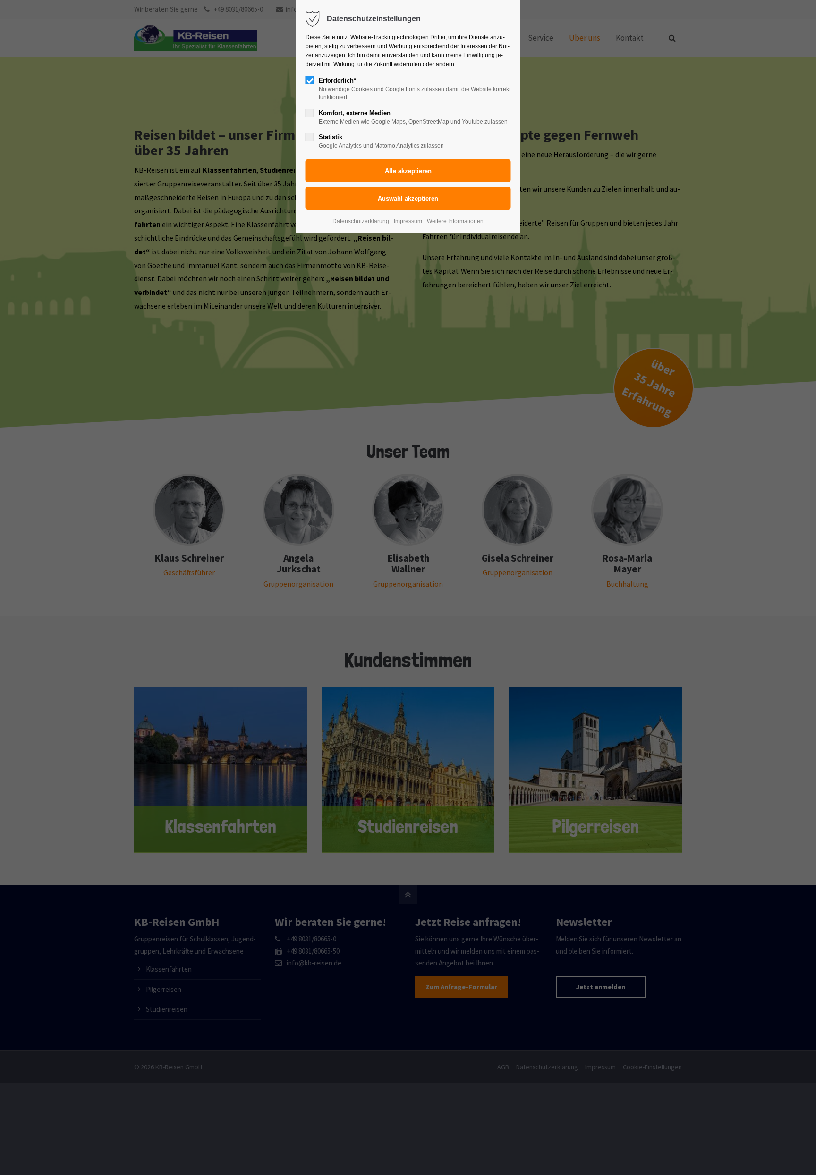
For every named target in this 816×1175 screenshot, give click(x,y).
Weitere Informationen (455, 221)
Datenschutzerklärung (360, 221)
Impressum (408, 221)
